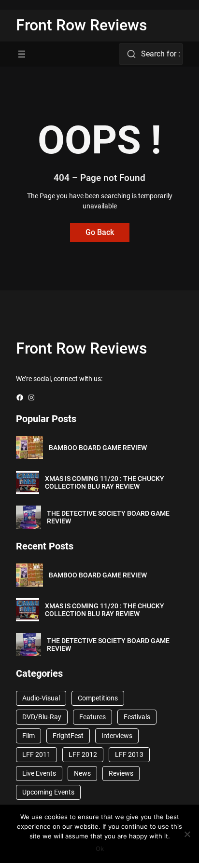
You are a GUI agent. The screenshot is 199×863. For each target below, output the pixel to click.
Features (92, 717)
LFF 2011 (36, 754)
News (82, 773)
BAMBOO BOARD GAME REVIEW (98, 448)
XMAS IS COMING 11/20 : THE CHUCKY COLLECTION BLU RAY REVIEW (104, 483)
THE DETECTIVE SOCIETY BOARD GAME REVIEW (108, 517)
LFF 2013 (129, 754)
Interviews (116, 736)
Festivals (137, 717)
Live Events (39, 773)
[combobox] (151, 54)
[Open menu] (22, 54)
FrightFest (68, 736)
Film (28, 736)
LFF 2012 (83, 754)
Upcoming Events (48, 792)
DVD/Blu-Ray (41, 717)
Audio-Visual (41, 698)
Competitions (98, 698)
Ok (100, 848)
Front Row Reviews (81, 25)
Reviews (121, 773)
